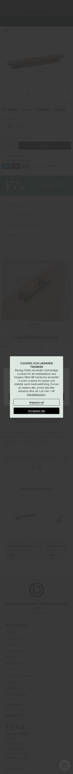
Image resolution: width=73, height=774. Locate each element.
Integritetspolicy (36, 394)
